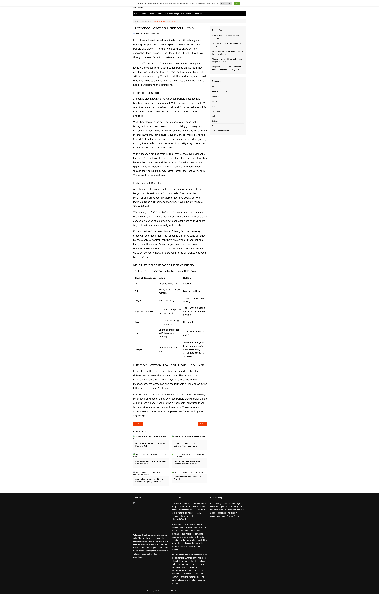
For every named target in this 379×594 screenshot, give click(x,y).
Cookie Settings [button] (225, 3)
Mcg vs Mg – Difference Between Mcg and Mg (227, 44)
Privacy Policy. (233, 516)
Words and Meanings (171, 14)
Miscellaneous (186, 14)
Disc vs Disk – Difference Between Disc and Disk (227, 37)
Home (136, 14)
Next (201, 424)
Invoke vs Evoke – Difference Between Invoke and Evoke (227, 52)
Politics (215, 116)
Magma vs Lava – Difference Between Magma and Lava (227, 60)
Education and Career (220, 92)
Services (215, 126)
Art (213, 87)
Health (159, 14)
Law (213, 106)
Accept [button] (237, 3)
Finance (144, 14)
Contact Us (198, 14)
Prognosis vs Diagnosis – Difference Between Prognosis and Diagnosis (226, 68)
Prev (139, 424)
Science (152, 14)
